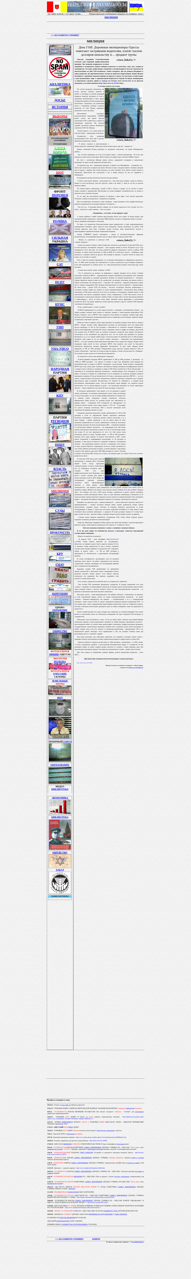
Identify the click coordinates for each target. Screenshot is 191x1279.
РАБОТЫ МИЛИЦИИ (67, 1217)
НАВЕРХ (96, 1239)
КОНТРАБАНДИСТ (63, 1221)
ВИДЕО (72, 1189)
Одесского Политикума (136, 667)
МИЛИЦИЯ (111, 17)
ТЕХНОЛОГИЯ (73, 1192)
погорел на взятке (133, 1163)
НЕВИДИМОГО (67, 1122)
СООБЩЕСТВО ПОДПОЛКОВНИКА (74, 1224)
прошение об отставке (54, 1149)
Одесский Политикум (137, 1242)
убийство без (130, 1108)
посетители (59, 1124)
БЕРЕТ (70, 1127)
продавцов (120, 1144)
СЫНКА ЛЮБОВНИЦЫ (92, 1147)
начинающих (139, 1112)
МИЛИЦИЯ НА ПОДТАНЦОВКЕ (101, 1214)
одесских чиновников (121, 1176)
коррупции (70, 1134)
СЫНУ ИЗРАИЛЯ (86, 1152)
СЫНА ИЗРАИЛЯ (121, 1214)
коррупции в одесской (95, 1149)
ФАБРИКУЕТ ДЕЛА (111, 1211)
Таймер (140, 665)
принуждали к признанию (106, 1130)
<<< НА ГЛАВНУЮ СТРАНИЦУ (65, 35)
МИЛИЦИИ (78, 1176)
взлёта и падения (137, 1158)
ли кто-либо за (65, 1105)
